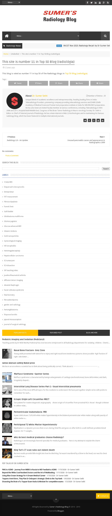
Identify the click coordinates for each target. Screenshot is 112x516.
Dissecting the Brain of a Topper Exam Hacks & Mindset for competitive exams (32, 482)
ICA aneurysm (9, 261)
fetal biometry (9, 295)
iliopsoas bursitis (10, 315)
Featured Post (56, 333)
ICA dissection (9, 265)
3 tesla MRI (8, 182)
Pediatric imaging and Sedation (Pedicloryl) (23, 339)
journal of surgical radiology (15, 324)
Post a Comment (12, 155)
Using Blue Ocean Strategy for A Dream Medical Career (23, 476)
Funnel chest (8, 207)
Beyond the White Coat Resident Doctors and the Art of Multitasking (28, 473)
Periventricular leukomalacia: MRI (30, 412)
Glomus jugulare (10, 221)
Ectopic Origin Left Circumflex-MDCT (31, 399)
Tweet (19, 83)
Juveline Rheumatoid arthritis (15, 275)
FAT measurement (11, 197)
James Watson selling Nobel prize (18, 363)
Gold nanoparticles (11, 236)
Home (6, 54)
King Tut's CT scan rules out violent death (34, 450)
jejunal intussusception (12, 319)
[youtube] (100, 2)
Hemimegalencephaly (12, 251)
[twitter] (91, 2)
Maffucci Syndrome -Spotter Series (31, 374)
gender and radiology (12, 305)
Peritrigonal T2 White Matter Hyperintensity (35, 424)
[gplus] (104, 2)
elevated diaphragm (11, 285)
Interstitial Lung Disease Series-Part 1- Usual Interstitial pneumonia (47, 386)
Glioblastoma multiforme (13, 216)
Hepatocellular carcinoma (14, 256)
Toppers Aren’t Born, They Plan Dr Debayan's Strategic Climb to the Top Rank (32, 479)
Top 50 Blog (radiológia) (76, 73)
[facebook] (87, 2)
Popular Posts (20, 333)
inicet (55, 46)
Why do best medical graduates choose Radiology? (39, 437)
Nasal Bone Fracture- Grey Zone (29, 350)
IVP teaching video (11, 270)
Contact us (104, 496)
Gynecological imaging (12, 241)
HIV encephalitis (10, 246)
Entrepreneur (9, 192)
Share (39, 83)
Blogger (61, 511)
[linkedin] (96, 2)
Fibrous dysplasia (10, 202)
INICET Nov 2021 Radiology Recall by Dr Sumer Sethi (83, 45)
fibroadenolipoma (11, 300)
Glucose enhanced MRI (12, 226)
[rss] (108, 2)
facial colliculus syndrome (14, 290)
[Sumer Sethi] (85, 120)
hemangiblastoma (11, 310)
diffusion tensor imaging (13, 280)
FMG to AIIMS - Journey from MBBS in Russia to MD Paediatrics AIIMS (29, 470)
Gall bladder (8, 211)
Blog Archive (91, 333)
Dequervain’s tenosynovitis (14, 187)
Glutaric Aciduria (10, 231)
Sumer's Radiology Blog (59, 507)
